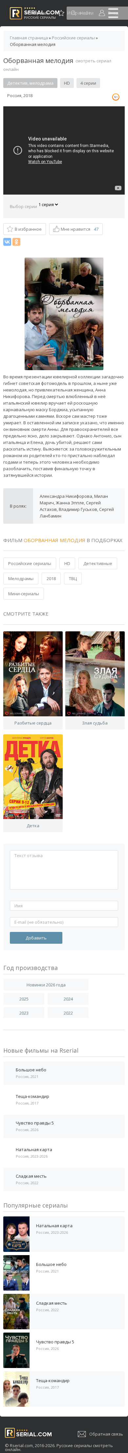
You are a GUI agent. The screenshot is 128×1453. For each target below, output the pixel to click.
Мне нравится (79, 229)
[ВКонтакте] (7, 242)
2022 (68, 1013)
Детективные (97, 563)
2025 (24, 999)
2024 (68, 999)
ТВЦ (73, 578)
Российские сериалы (29, 563)
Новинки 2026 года (46, 985)
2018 (51, 578)
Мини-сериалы (23, 594)
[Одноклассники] (16, 242)
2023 (24, 1013)
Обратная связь (106, 1434)
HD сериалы (37, 13)
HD (67, 563)
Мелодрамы (20, 578)
